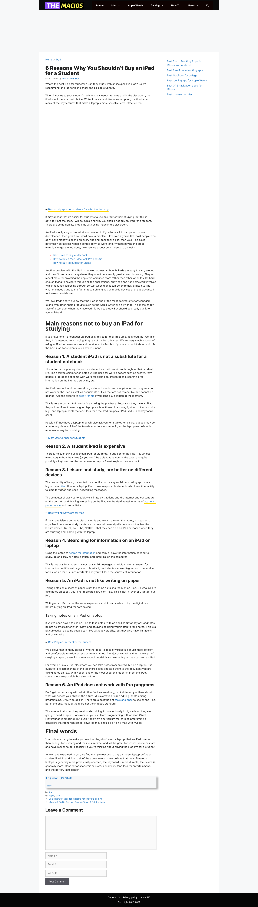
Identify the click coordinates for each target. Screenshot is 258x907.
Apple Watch (135, 5)
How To (175, 5)
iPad (58, 59)
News (191, 5)
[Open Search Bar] (207, 5)
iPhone (100, 5)
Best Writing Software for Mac (66, 512)
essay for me (86, 395)
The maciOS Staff (58, 778)
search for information (82, 552)
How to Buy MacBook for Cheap (72, 262)
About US (145, 897)
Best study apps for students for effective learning (78, 209)
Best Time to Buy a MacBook (70, 255)
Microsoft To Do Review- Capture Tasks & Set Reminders (77, 802)
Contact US (114, 897)
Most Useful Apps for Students (66, 437)
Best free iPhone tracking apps (185, 70)
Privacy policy (130, 897)
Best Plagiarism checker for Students (70, 642)
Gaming (155, 5)
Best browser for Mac (180, 94)
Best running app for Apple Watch (187, 80)
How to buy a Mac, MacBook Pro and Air (77, 259)
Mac (113, 5)
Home (49, 59)
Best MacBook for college (182, 75)
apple (51, 795)
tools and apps (124, 699)
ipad (58, 795)
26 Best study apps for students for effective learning (75, 798)
